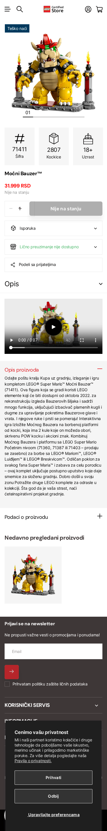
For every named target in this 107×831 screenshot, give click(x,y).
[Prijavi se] (88, 9)
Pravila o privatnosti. (33, 760)
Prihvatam (50, 683)
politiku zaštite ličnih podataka (60, 683)
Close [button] (53, 705)
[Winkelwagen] (99, 9)
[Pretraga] (20, 9)
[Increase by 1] (20, 209)
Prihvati (53, 777)
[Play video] (53, 327)
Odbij (53, 796)
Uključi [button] (100, 284)
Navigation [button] (8, 9)
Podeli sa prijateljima (37, 264)
